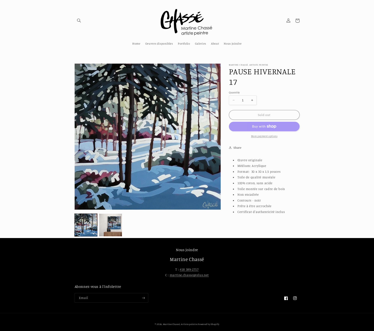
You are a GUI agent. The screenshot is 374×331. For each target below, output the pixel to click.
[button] (79, 20)
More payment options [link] (264, 136)
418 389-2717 (189, 269)
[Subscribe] (143, 298)
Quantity (234, 92)
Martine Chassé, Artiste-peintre (180, 324)
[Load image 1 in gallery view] (86, 225)
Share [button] (237, 147)
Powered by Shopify (208, 324)
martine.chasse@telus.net (189, 275)
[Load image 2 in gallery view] (110, 225)
